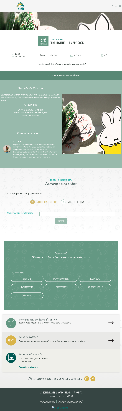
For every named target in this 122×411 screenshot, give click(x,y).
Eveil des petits (27, 287)
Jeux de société (61, 287)
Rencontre (27, 295)
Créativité (27, 278)
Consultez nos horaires (28, 367)
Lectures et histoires (95, 287)
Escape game (95, 278)
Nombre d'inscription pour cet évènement (20, 213)
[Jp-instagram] (86, 378)
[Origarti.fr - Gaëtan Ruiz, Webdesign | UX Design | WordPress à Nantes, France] (60, 408)
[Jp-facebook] (92, 378)
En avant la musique (61, 278)
